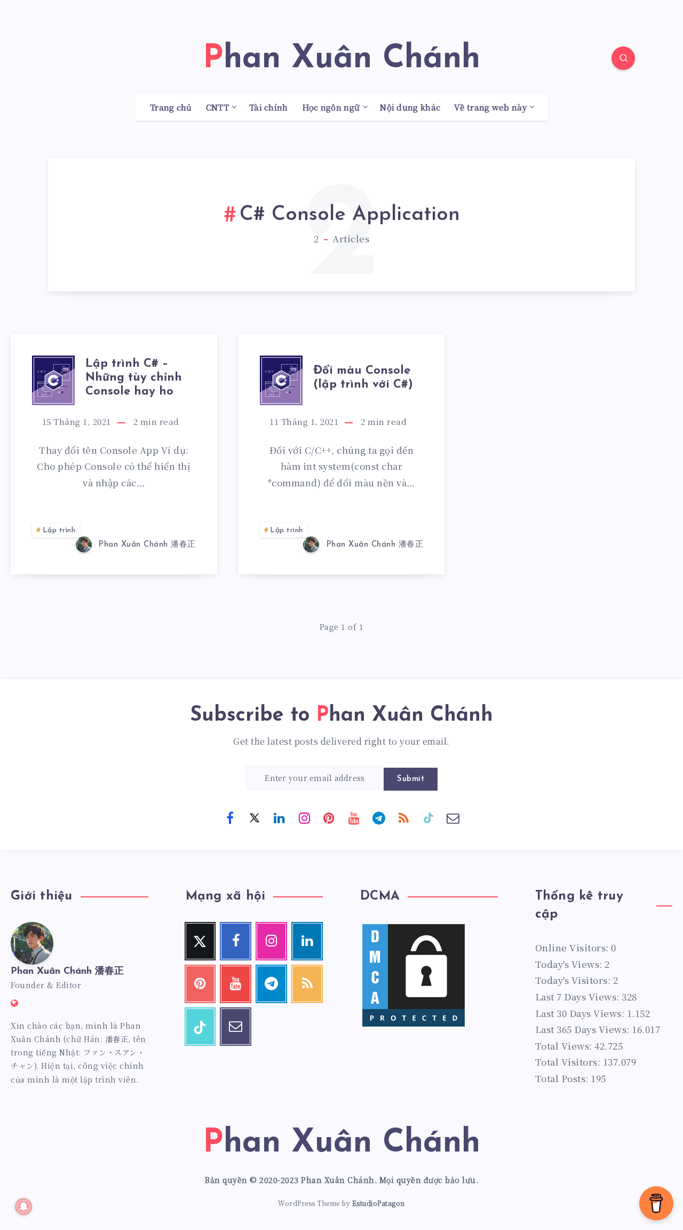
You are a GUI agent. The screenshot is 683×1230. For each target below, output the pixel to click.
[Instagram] (304, 817)
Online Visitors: (573, 947)
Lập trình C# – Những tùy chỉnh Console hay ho (133, 378)
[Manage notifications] (23, 1206)
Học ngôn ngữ (331, 107)
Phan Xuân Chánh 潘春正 (67, 971)
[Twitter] (254, 817)
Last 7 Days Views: (578, 996)
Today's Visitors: (574, 980)
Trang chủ (171, 107)
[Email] (453, 817)
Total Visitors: (569, 1061)
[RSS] (403, 817)
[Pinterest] (329, 817)
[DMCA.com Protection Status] (413, 1024)
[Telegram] (379, 817)
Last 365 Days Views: (583, 1029)
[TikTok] (428, 817)
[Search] (623, 58)
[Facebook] (230, 817)
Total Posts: (563, 1078)
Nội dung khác (410, 107)
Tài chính (268, 107)
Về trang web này (490, 107)
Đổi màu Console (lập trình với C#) (363, 378)
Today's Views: (570, 964)
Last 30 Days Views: (581, 1013)
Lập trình (59, 530)
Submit (410, 779)
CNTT (217, 107)
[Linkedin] (279, 817)
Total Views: (565, 1045)
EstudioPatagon (378, 1203)
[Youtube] (354, 817)
